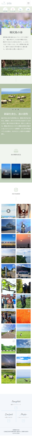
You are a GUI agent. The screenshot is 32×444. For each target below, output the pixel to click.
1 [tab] (12, 109)
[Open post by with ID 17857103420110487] (23, 346)
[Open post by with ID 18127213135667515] (8, 226)
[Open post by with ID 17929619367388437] (8, 211)
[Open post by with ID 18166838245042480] (23, 256)
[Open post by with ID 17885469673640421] (23, 361)
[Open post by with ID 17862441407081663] (23, 301)
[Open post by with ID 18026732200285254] (23, 286)
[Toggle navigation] (28, 3)
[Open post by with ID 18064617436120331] (23, 376)
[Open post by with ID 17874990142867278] (8, 286)
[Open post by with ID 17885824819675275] (8, 316)
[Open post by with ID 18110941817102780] (8, 241)
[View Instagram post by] (14, 216)
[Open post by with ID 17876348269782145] (8, 346)
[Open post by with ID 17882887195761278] (23, 271)
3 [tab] (18, 109)
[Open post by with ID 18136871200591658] (23, 211)
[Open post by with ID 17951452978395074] (8, 256)
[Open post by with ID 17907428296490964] (8, 361)
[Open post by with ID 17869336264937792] (23, 316)
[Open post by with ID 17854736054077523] (8, 376)
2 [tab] (15, 109)
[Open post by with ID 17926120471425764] (23, 331)
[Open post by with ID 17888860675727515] (8, 271)
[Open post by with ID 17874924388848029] (8, 331)
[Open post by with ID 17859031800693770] (23, 226)
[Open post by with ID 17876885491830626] (8, 301)
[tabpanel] (16, 98)
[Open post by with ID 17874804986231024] (23, 241)
